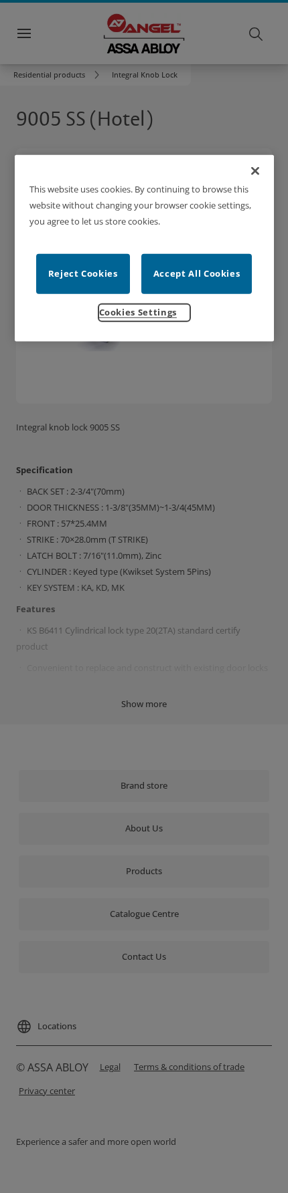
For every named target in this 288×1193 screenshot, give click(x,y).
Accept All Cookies (196, 273)
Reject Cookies (83, 273)
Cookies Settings (138, 311)
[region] (144, 247)
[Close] (255, 170)
